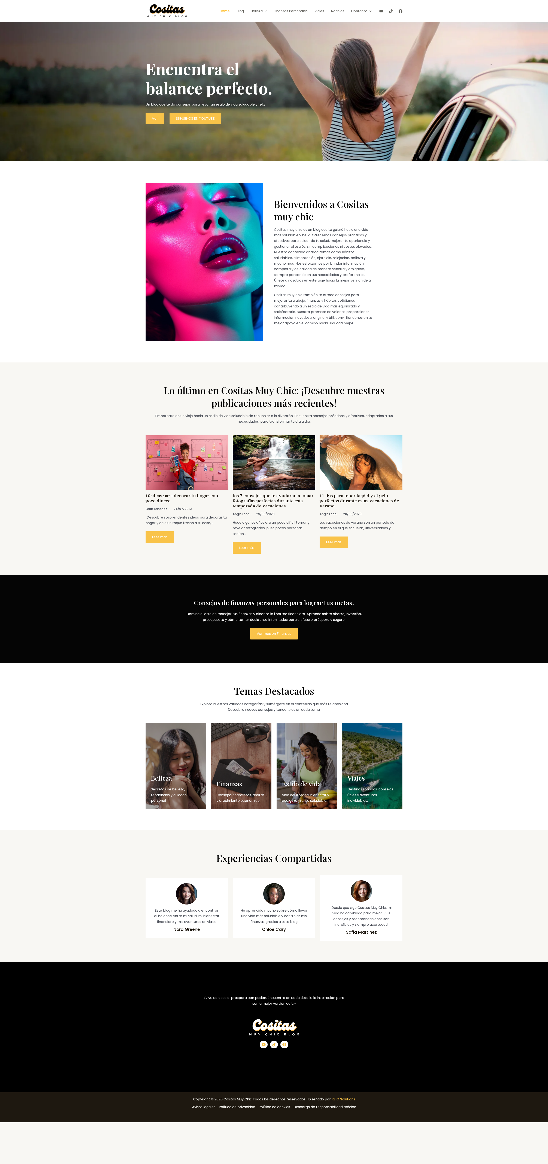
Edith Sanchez (156, 509)
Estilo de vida (301, 783)
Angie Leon (241, 514)
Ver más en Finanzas (274, 633)
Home (225, 11)
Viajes (319, 11)
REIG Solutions (343, 1099)
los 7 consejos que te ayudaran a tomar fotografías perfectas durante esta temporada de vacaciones (273, 501)
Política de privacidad (237, 1106)
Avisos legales (203, 1106)
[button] (265, 11)
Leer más (159, 537)
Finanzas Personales (291, 11)
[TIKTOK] (391, 11)
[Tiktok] (274, 1044)
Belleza (257, 11)
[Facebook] (400, 11)
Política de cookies (274, 1106)
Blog (240, 11)
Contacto (359, 11)
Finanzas (229, 783)
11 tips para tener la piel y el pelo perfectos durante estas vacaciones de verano (359, 501)
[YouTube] (381, 11)
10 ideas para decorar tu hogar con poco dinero (182, 498)
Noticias (337, 11)
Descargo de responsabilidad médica (324, 1106)
